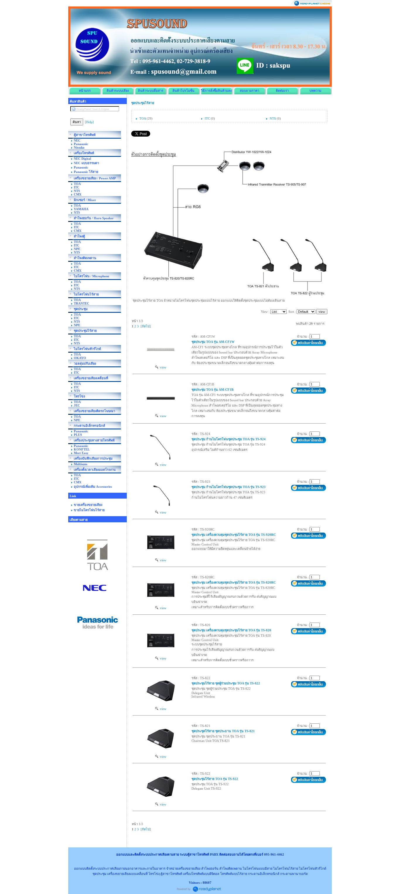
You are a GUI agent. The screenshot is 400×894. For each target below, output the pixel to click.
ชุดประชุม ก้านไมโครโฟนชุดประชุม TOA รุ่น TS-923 (229, 487)
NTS (273, 118)
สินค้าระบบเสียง (118, 90)
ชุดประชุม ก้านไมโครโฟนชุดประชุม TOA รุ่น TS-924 (229, 439)
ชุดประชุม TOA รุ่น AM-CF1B (212, 389)
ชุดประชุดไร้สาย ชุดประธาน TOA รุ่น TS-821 (223, 731)
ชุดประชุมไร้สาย (142, 103)
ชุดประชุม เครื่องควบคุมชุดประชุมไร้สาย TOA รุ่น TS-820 (231, 630)
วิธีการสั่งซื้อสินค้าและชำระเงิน (216, 91)
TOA (142, 118)
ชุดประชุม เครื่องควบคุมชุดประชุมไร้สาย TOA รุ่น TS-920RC (234, 534)
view (162, 367)
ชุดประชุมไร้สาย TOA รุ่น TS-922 (215, 779)
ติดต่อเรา (282, 90)
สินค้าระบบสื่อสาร (150, 90)
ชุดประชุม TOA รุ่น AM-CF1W (213, 342)
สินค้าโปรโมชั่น (183, 90)
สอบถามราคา (249, 90)
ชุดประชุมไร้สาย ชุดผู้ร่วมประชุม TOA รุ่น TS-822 (226, 683)
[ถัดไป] (146, 326)
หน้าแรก (85, 90)
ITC (207, 118)
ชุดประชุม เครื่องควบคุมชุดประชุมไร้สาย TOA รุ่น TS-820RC (234, 582)
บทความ (315, 90)
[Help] (89, 122)
